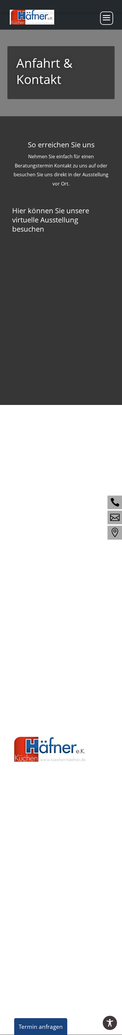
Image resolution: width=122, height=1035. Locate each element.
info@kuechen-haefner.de (46, 644)
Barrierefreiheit (30, 970)
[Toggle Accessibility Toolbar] (110, 1023)
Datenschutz (74, 961)
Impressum (42, 961)
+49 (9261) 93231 (49, 827)
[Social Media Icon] (115, 502)
